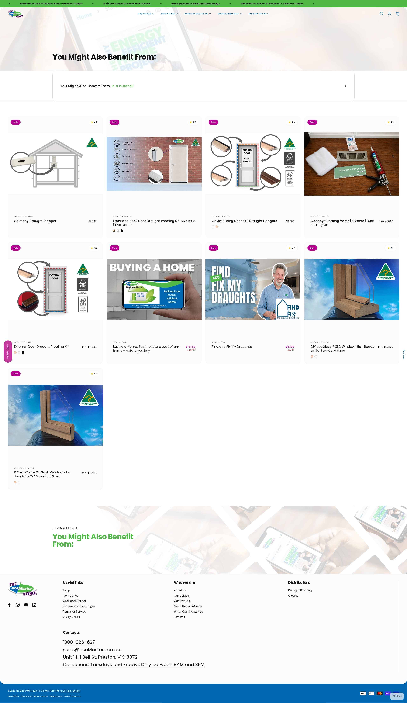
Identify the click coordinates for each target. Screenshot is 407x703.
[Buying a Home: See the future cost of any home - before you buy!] (154, 289)
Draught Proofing (23, 217)
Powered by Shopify (70, 690)
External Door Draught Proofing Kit (41, 346)
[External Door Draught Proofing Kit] (55, 289)
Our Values (181, 595)
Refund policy (13, 696)
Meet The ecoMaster (188, 606)
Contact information (72, 696)
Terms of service (41, 696)
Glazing (293, 595)
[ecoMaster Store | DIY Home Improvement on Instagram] (18, 605)
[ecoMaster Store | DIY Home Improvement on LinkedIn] (34, 605)
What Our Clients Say (188, 611)
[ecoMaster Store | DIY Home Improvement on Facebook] (9, 605)
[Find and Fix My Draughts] (252, 289)
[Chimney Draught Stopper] (55, 163)
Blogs (66, 590)
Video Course (119, 342)
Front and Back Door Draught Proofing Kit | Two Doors (146, 223)
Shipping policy (55, 696)
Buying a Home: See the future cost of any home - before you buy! (146, 348)
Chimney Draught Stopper (35, 221)
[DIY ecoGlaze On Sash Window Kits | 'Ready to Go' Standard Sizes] (55, 415)
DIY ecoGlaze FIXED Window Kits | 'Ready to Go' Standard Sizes (342, 348)
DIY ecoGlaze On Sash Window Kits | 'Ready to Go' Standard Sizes (42, 474)
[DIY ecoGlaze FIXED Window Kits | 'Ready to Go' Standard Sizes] (351, 289)
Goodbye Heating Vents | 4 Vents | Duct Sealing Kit (342, 223)
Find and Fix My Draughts (232, 346)
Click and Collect (74, 601)
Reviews (179, 617)
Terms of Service (74, 611)
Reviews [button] (404, 354)
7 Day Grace (71, 617)
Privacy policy (26, 696)
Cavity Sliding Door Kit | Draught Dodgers (244, 221)
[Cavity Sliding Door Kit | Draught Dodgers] (252, 163)
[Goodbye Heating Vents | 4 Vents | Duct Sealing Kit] (351, 163)
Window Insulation (321, 342)
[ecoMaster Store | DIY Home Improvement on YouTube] (26, 605)
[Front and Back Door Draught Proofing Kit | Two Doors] (154, 163)
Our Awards (182, 601)
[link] (134, 664)
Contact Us (70, 595)
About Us (180, 590)
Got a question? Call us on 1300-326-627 (162, 3)
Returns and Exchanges (79, 606)
